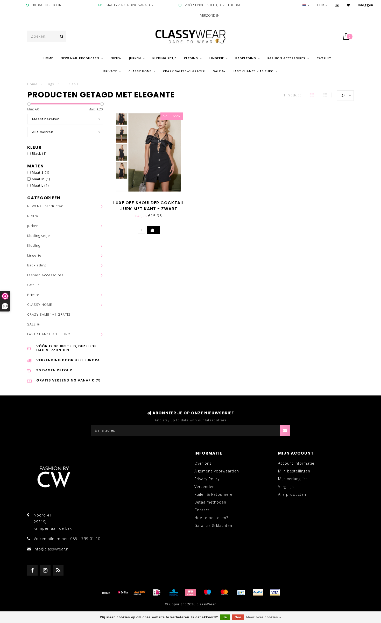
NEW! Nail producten (80, 58)
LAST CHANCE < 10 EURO (253, 71)
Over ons (202, 463)
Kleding (191, 58)
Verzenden (204, 486)
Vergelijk (286, 486)
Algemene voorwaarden (216, 471)
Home (48, 58)
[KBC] (173, 592)
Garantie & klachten (213, 525)
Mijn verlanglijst (292, 478)
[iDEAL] (156, 592)
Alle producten (292, 494)
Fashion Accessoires (286, 58)
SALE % (219, 71)
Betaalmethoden (210, 502)
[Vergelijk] (337, 5)
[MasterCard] (224, 592)
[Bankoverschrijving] (106, 592)
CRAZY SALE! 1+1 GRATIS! (184, 71)
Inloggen (365, 5)
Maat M (41, 179)
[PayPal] (257, 592)
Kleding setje (164, 58)
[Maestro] (207, 592)
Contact (201, 509)
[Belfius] (123, 592)
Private (110, 71)
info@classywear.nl (51, 549)
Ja (225, 617)
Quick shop (151, 201)
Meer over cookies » (263, 617)
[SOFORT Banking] (139, 592)
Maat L (40, 185)
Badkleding (245, 58)
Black (39, 153)
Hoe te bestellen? (211, 517)
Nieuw (116, 58)
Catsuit (324, 58)
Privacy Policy (207, 478)
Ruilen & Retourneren (214, 494)
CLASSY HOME (140, 71)
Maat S (40, 172)
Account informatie (296, 463)
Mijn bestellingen (294, 471)
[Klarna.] (190, 592)
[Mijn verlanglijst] (348, 5)
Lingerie (216, 58)
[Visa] (274, 592)
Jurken (135, 58)
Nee (238, 617)
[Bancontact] (241, 592)
